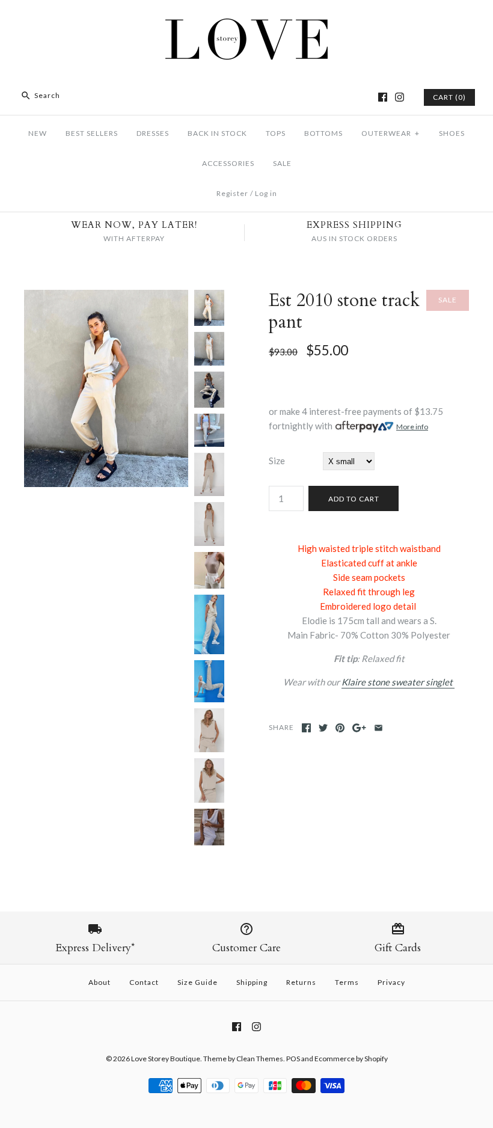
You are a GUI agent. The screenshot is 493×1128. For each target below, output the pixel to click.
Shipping (252, 982)
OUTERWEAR (390, 133)
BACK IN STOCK (217, 133)
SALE (282, 163)
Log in (266, 193)
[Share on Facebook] (306, 727)
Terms (347, 982)
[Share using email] (378, 727)
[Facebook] (382, 97)
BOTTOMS (323, 133)
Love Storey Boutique (165, 1058)
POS (293, 1058)
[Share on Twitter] (323, 727)
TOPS (276, 133)
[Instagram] (399, 97)
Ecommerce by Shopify (351, 1058)
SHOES (452, 133)
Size (277, 460)
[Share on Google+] (359, 727)
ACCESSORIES (228, 163)
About (99, 982)
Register (232, 193)
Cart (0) (449, 97)
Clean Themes (259, 1058)
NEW (37, 133)
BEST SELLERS (92, 133)
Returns (301, 982)
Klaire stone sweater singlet (398, 681)
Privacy (391, 982)
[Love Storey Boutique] (246, 19)
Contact (144, 982)
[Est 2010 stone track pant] (106, 297)
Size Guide (197, 982)
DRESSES (152, 133)
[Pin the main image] (339, 727)
